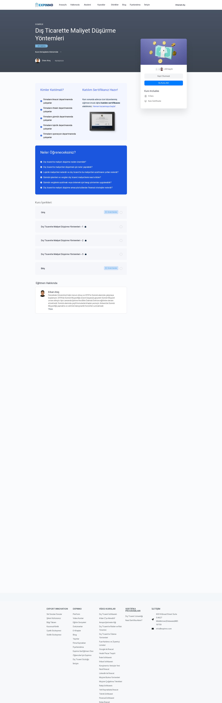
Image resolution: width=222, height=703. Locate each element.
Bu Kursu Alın (164, 83)
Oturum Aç (180, 5)
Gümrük (39, 24)
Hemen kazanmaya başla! (104, 106)
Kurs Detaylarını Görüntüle (47, 52)
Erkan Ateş (53, 292)
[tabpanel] (81, 138)
